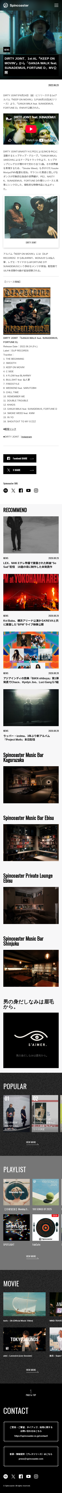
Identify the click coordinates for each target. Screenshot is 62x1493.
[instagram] (36, 492)
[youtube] (28, 492)
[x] (13, 492)
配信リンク (10, 429)
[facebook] (20, 492)
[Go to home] (16, 5)
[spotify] (5, 492)
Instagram (26, 436)
